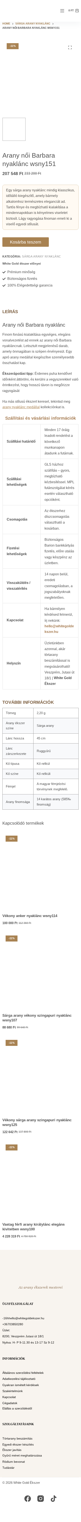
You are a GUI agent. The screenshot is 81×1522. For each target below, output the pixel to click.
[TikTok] (53, 1498)
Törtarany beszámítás (17, 1438)
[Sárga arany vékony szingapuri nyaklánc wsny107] (40, 970)
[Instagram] (40, 1498)
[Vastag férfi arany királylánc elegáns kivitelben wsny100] (40, 1179)
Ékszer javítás (11, 1450)
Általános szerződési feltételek (23, 1372)
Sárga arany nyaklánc (41, 256)
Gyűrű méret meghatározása (22, 1455)
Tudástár (8, 1467)
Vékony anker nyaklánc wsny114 (29, 916)
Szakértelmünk (12, 1391)
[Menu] (62, 11)
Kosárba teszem (25, 242)
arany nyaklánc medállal (21, 407)
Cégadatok (9, 1403)
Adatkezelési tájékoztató (18, 1378)
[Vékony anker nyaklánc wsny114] (40, 870)
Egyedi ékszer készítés (18, 1444)
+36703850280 (12, 1324)
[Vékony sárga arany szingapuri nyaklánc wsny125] (40, 1074)
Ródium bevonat (13, 1461)
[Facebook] (27, 1498)
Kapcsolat (9, 1397)
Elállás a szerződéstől (17, 1408)
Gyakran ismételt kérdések (20, 1385)
